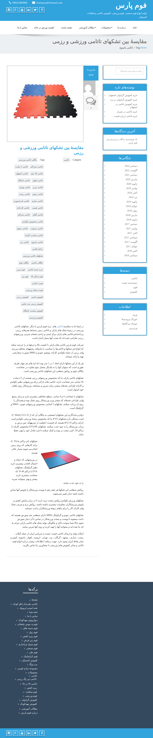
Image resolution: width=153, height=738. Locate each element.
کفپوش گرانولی (29, 700)
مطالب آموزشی (86, 27)
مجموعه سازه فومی (27, 668)
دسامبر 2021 (131, 175)
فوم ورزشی (31, 696)
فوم (135, 287)
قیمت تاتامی (37, 283)
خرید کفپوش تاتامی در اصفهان (126, 105)
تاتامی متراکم (24, 215)
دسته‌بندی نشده (129, 283)
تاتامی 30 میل (37, 173)
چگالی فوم (24, 263)
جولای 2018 (131, 206)
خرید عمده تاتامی (35, 269)
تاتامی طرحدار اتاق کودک (25, 604)
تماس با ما (22, 27)
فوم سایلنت (31, 692)
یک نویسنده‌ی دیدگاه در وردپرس (123, 139)
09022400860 (20, 2)
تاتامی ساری (37, 201)
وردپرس (133, 328)
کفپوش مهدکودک (28, 704)
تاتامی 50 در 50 (29, 684)
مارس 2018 (131, 215)
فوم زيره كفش (30, 636)
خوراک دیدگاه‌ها (129, 323)
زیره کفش (32, 688)
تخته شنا (33, 612)
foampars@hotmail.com (49, 2)
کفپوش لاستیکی (30, 660)
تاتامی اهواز (38, 180)
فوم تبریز (21, 269)
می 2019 (133, 197)
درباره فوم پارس (29, 712)
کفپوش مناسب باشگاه (33, 311)
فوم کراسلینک (31, 656)
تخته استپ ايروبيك (28, 608)
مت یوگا (33, 664)
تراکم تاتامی (37, 249)
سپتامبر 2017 (130, 237)
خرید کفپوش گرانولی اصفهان (122, 95)
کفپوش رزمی (23, 297)
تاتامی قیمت (37, 208)
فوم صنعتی (32, 648)
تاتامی (66, 160)
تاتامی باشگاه (24, 180)
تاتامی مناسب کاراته (34, 235)
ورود (135, 314)
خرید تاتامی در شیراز (127, 111)
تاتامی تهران (24, 187)
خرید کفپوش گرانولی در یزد (123, 99)
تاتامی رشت (24, 194)
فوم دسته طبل (30, 628)
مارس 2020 (131, 179)
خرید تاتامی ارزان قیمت (125, 116)
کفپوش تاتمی (37, 297)
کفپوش (133, 291)
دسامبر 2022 (131, 166)
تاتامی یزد (24, 242)
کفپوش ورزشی (36, 317)
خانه (135, 27)
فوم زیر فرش (31, 640)
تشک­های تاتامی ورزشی (33, 256)
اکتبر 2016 (132, 251)
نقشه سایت (66, 27)
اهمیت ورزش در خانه (44, 27)
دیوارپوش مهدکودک (28, 620)
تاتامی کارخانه (23, 208)
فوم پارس (131, 5)
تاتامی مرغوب (36, 228)
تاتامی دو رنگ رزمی (27, 679)
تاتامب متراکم (37, 167)
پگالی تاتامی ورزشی (28, 160)
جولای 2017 (131, 246)
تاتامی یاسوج (37, 242)
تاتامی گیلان (38, 215)
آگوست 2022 (131, 170)
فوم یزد (25, 276)
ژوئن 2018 (132, 210)
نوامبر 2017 (131, 228)
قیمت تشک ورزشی (34, 290)
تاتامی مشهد (22, 228)
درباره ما (122, 27)
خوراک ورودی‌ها (129, 319)
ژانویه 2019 (131, 201)
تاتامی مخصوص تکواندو (32, 221)
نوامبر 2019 (131, 188)
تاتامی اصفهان (22, 173)
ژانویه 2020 (131, 184)
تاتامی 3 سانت (21, 167)
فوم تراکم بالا (37, 276)
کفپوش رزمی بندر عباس (32, 304)
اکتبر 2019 (132, 192)
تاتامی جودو (38, 194)
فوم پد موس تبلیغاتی (27, 624)
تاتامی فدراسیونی (21, 201)
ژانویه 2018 (131, 219)
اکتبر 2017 (132, 233)
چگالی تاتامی (37, 263)
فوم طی (33, 652)
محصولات (106, 27)
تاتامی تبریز (38, 187)
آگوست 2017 (131, 242)
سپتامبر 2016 (130, 255)
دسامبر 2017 (131, 224)
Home (143, 47)
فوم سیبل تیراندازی (28, 644)
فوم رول (33, 632)
